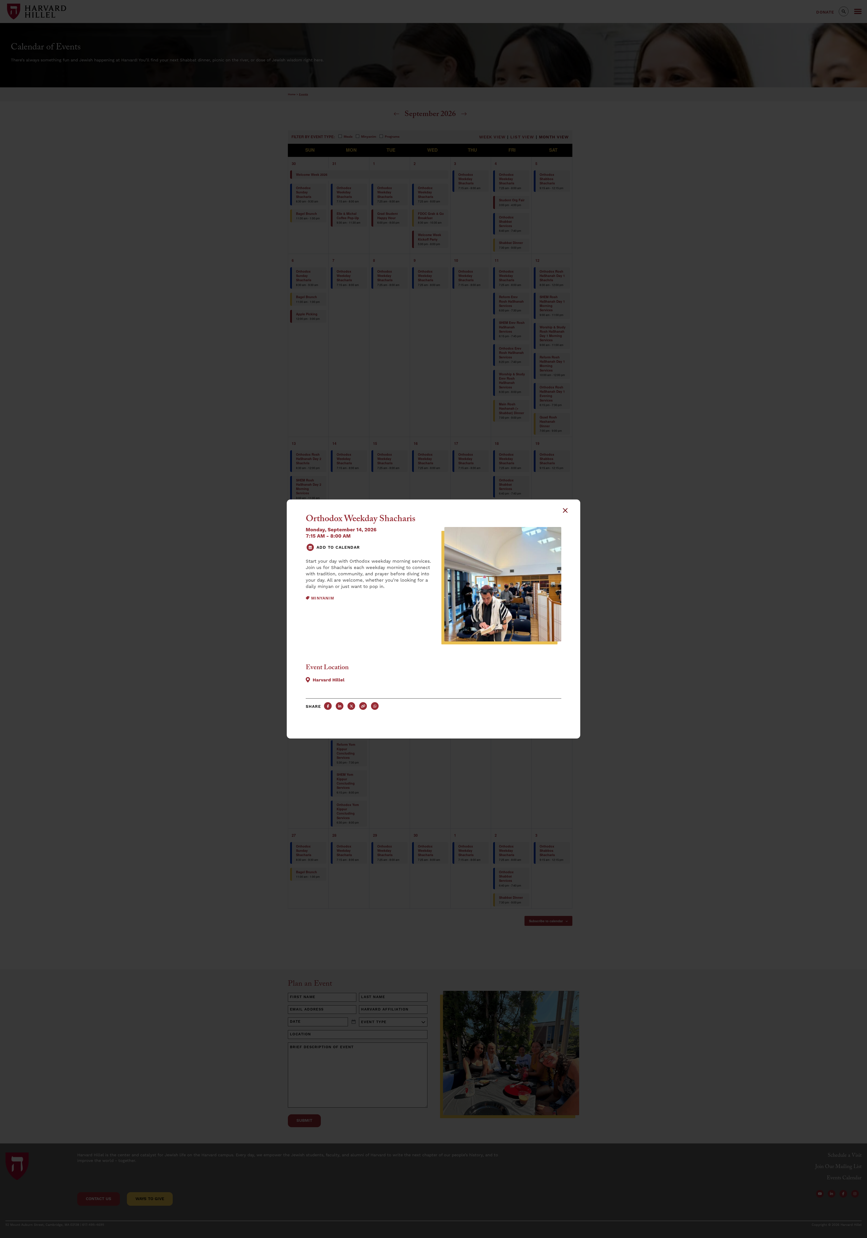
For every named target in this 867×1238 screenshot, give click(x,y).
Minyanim (322, 598)
